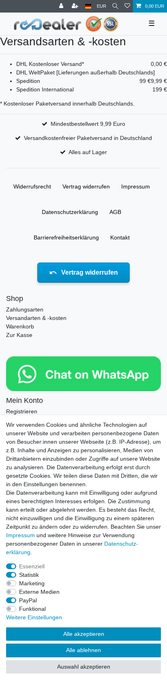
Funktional (32, 609)
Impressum (135, 186)
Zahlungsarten (24, 309)
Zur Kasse (19, 335)
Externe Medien (39, 592)
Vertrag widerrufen (86, 186)
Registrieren (21, 411)
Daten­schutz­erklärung (70, 212)
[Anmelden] (62, 6)
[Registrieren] (76, 6)
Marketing (32, 583)
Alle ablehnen (83, 650)
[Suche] (115, 6)
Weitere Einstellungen (34, 617)
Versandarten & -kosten (36, 318)
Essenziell (32, 566)
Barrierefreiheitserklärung (66, 237)
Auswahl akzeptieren (83, 666)
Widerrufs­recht (32, 186)
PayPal (28, 600)
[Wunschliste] (127, 6)
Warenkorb (20, 326)
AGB (115, 212)
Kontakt (120, 237)
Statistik (29, 575)
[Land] (88, 6)
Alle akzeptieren (83, 634)
